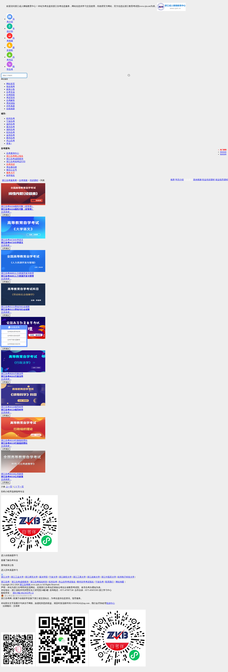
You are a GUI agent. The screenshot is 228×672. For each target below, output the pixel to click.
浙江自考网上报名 (14, 156)
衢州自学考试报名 (85, 582)
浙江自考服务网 (9, 180)
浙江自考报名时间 (38, 582)
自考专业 (10, 92)
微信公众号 (11, 170)
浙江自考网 (25, 584)
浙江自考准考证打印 (15, 161)
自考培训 (10, 164)
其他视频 (197, 180)
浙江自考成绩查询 (14, 159)
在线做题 (10, 109)
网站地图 (120, 582)
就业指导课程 (221, 180)
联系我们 (109, 582)
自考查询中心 (12, 153)
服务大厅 (10, 173)
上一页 (9, 487)
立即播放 (5, 215)
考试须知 (10, 103)
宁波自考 (99, 582)
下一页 (20, 487)
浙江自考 (5, 582)
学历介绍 (179, 180)
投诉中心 (110, 603)
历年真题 (10, 106)
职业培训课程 (208, 180)
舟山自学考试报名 (67, 582)
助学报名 (10, 175)
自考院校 (10, 95)
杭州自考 (53, 582)
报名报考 (10, 86)
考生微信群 (11, 167)
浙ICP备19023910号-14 (23, 593)
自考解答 (10, 100)
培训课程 (34, 180)
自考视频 (23, 180)
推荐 (172, 180)
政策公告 (10, 89)
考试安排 (10, 97)
